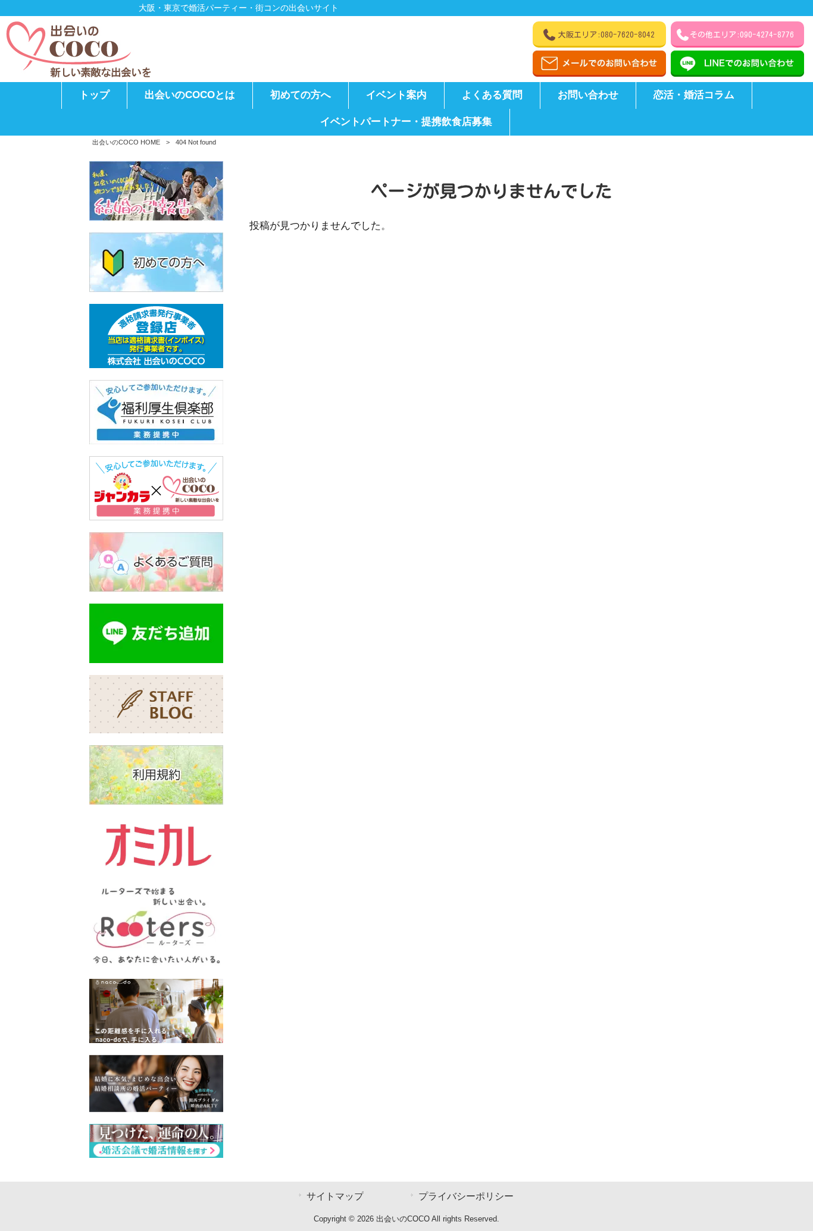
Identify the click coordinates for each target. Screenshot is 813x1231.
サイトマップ (335, 1196)
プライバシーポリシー (466, 1196)
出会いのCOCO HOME (126, 142)
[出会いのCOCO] (77, 74)
